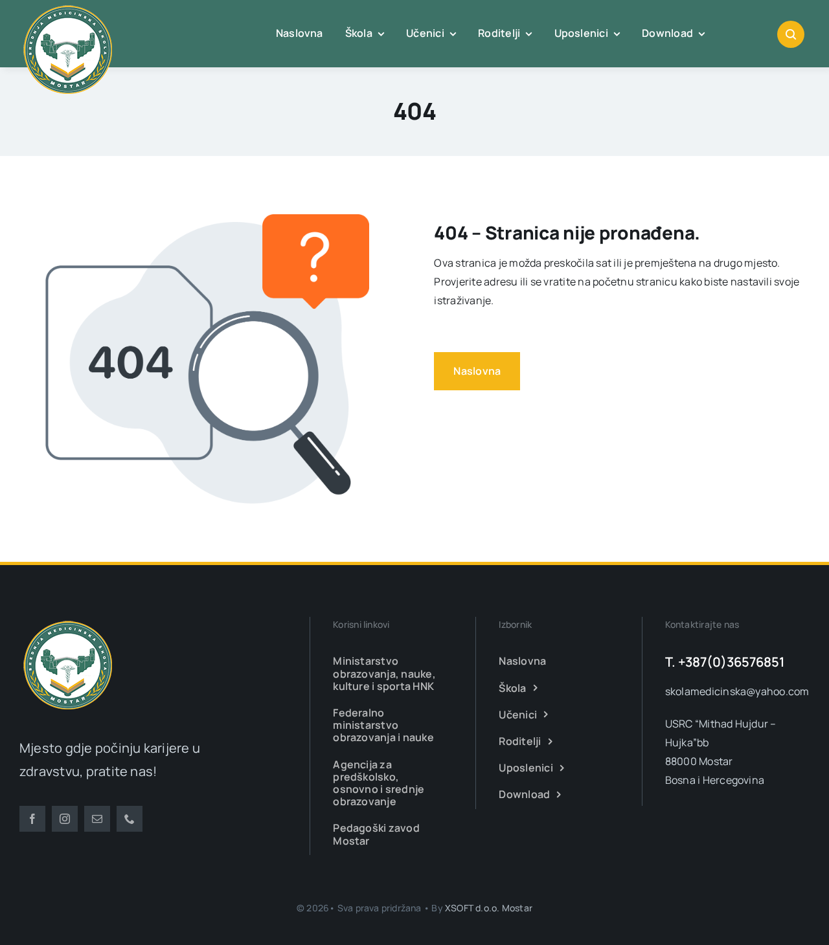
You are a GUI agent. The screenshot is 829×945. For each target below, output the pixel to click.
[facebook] (32, 819)
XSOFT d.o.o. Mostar (488, 908)
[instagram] (65, 819)
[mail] (97, 819)
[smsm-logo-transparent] (68, 622)
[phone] (129, 819)
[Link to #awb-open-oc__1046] (790, 34)
